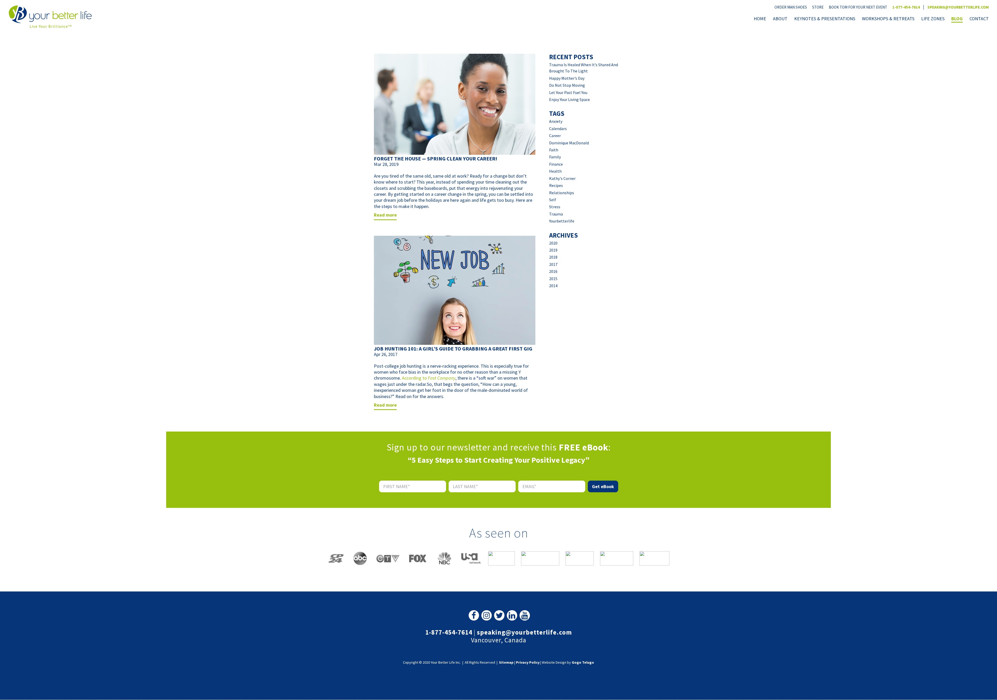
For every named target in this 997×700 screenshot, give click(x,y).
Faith (553, 149)
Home (760, 19)
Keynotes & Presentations (824, 19)
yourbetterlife (561, 221)
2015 (553, 278)
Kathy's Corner (562, 178)
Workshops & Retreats (888, 19)
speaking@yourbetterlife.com (958, 7)
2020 (553, 243)
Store (818, 7)
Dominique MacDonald (569, 142)
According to (415, 378)
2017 (553, 264)
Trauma (556, 214)
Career (555, 135)
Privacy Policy (528, 662)
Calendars (558, 128)
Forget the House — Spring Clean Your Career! (435, 158)
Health (555, 171)
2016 (553, 271)
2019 (553, 250)
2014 (553, 285)
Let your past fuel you (568, 92)
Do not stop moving (567, 85)
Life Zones (933, 19)
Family (555, 156)
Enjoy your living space (569, 99)
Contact (979, 19)
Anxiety (555, 121)
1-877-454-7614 (906, 7)
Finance (556, 164)
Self (552, 199)
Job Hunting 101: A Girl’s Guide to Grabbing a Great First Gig (453, 348)
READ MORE (385, 215)
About (780, 19)
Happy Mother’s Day (566, 78)
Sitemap (506, 662)
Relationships (561, 192)
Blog (957, 19)
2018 (553, 257)
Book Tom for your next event (858, 7)
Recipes (556, 185)
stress (554, 206)
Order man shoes (790, 7)
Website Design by (568, 662)
